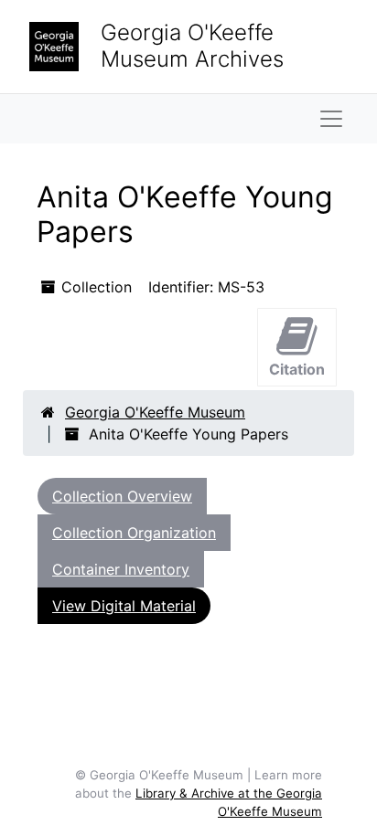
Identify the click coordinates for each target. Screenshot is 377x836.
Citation (297, 369)
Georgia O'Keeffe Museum (155, 412)
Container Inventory (120, 569)
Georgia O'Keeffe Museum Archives (192, 45)
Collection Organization (134, 533)
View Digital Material (124, 606)
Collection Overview (122, 496)
